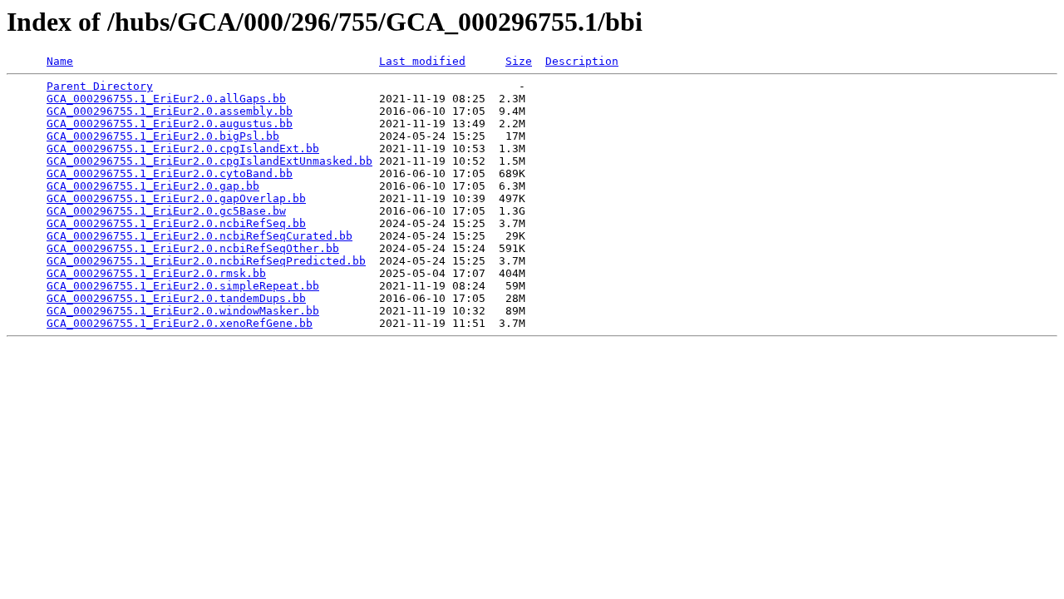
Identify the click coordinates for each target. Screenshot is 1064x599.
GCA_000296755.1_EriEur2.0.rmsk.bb (156, 273)
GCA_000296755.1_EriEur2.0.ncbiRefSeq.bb (176, 223)
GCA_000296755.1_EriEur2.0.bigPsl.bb (163, 136)
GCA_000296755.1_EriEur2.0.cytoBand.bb (170, 173)
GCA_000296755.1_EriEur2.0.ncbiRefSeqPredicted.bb (206, 261)
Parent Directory (100, 86)
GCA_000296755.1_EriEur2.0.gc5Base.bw (166, 211)
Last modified (422, 61)
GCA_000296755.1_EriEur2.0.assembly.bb (170, 111)
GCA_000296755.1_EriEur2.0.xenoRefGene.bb (180, 323)
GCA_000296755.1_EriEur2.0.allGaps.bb (166, 98)
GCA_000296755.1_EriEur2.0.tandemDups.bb (176, 298)
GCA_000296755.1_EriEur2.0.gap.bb (153, 186)
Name (60, 61)
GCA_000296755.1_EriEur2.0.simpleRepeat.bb (183, 286)
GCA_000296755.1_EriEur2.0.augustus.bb (170, 123)
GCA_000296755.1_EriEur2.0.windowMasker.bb (183, 310)
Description (581, 61)
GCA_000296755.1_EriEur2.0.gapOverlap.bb (176, 198)
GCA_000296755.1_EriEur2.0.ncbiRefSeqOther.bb (193, 248)
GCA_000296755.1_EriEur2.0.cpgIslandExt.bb (183, 148)
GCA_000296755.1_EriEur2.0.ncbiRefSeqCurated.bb (199, 236)
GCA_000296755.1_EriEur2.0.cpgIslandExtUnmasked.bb (209, 161)
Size (518, 61)
